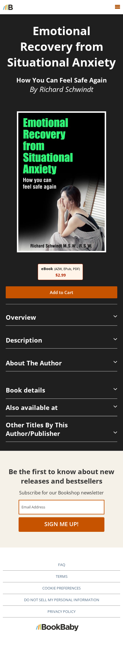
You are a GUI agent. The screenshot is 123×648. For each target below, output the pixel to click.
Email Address (33, 506)
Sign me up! (61, 524)
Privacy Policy (61, 611)
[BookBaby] (8, 7)
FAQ (61, 564)
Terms (62, 576)
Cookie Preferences (61, 588)
